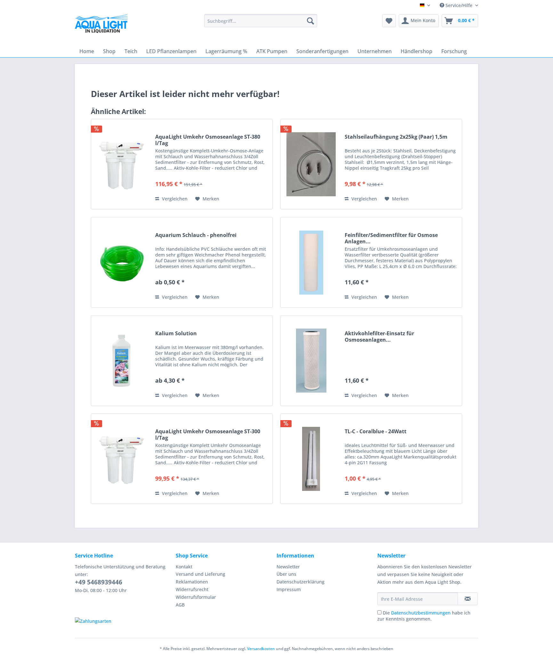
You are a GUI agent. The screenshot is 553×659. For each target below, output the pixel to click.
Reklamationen (192, 582)
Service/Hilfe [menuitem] (459, 5)
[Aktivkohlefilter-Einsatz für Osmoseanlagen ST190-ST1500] (311, 360)
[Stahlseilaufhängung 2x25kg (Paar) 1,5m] (311, 164)
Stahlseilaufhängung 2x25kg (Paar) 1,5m (396, 137)
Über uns (286, 574)
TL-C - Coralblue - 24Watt (375, 431)
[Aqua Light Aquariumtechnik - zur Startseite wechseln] (103, 25)
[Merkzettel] (389, 20)
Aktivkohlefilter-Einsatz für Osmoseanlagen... (379, 336)
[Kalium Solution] (121, 360)
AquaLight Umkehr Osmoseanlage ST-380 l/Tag (207, 140)
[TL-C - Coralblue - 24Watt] (311, 458)
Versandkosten (261, 648)
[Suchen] (310, 20)
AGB (180, 605)
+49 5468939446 (98, 582)
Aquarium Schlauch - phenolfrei (195, 235)
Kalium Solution (176, 333)
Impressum (288, 589)
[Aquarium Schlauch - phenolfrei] (121, 262)
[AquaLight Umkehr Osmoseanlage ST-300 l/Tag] (121, 458)
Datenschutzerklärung (300, 582)
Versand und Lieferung (200, 574)
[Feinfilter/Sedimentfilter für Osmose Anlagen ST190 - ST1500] (311, 262)
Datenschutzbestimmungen (421, 613)
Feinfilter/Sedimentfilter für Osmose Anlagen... (391, 238)
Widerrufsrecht (192, 589)
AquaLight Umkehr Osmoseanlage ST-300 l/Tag (207, 434)
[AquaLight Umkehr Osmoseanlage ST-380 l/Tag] (121, 164)
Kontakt (184, 567)
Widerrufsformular (196, 597)
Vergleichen (174, 199)
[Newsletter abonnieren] (468, 598)
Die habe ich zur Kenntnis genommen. (423, 616)
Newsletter (288, 567)
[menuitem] (260, 20)
